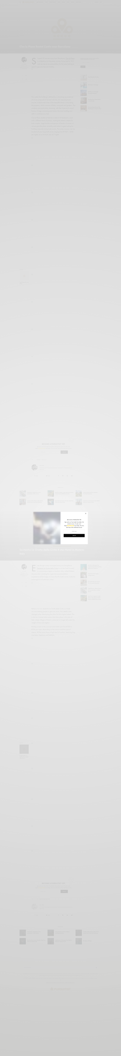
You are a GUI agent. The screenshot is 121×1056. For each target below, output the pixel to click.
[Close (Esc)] (85, 514)
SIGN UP (74, 535)
